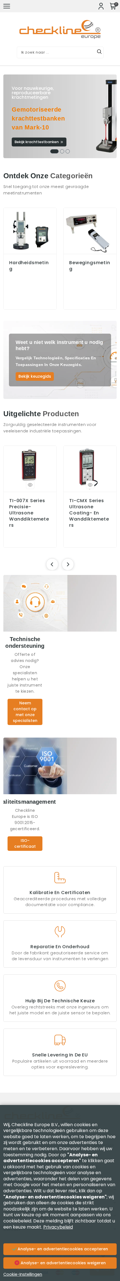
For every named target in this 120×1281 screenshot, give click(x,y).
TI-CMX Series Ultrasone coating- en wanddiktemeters (89, 513)
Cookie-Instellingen (22, 1274)
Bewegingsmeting (89, 266)
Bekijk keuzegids (34, 376)
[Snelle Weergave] (30, 485)
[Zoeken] (99, 52)
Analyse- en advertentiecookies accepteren (62, 1249)
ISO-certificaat (25, 843)
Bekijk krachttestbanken (37, 142)
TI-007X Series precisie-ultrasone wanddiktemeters (29, 513)
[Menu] (6, 6)
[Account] (101, 6)
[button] (54, 151)
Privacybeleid (58, 1227)
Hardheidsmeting (29, 266)
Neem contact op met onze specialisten (25, 711)
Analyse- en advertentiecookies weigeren (63, 1263)
